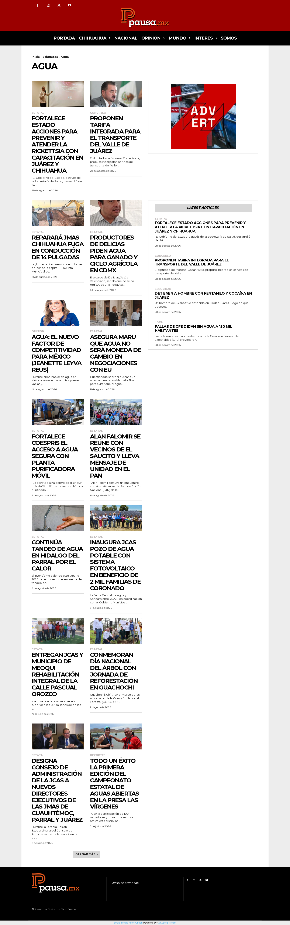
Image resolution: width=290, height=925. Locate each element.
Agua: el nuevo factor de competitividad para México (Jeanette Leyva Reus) (56, 353)
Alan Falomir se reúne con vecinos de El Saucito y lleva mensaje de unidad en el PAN (115, 456)
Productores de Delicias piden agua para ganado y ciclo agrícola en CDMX (113, 254)
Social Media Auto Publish (128, 922)
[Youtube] (69, 5)
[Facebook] (38, 5)
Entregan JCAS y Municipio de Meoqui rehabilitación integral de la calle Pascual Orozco (57, 674)
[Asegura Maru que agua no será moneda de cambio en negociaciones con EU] (116, 313)
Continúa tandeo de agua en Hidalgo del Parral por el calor (57, 555)
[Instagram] (48, 5)
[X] (59, 5)
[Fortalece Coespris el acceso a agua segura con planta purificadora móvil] (58, 412)
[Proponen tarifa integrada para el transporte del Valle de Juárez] (116, 94)
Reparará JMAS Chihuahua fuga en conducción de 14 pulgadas (57, 247)
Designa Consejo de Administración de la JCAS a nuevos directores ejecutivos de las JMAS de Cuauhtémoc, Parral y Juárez (57, 790)
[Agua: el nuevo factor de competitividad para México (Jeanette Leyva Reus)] (58, 313)
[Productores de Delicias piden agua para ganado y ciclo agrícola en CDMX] (116, 213)
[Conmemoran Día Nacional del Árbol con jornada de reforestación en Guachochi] (116, 631)
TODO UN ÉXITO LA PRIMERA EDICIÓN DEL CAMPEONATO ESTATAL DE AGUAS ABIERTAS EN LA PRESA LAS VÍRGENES (114, 783)
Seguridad (163, 289)
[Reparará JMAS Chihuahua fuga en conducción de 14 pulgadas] (58, 213)
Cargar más (85, 854)
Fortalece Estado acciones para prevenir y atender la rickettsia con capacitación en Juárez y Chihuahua (57, 144)
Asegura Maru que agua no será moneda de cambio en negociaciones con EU (115, 353)
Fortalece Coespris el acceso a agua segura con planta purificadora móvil (55, 456)
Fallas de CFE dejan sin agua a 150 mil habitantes (193, 328)
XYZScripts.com (167, 922)
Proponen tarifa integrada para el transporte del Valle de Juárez (115, 135)
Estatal (38, 112)
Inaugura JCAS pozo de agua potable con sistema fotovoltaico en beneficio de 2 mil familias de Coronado (115, 565)
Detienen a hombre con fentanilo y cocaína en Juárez (203, 295)
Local (159, 322)
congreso (98, 112)
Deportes (97, 755)
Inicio (36, 56)
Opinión (38, 331)
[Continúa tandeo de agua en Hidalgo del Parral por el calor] (58, 518)
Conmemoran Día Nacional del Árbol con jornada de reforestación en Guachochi (114, 671)
